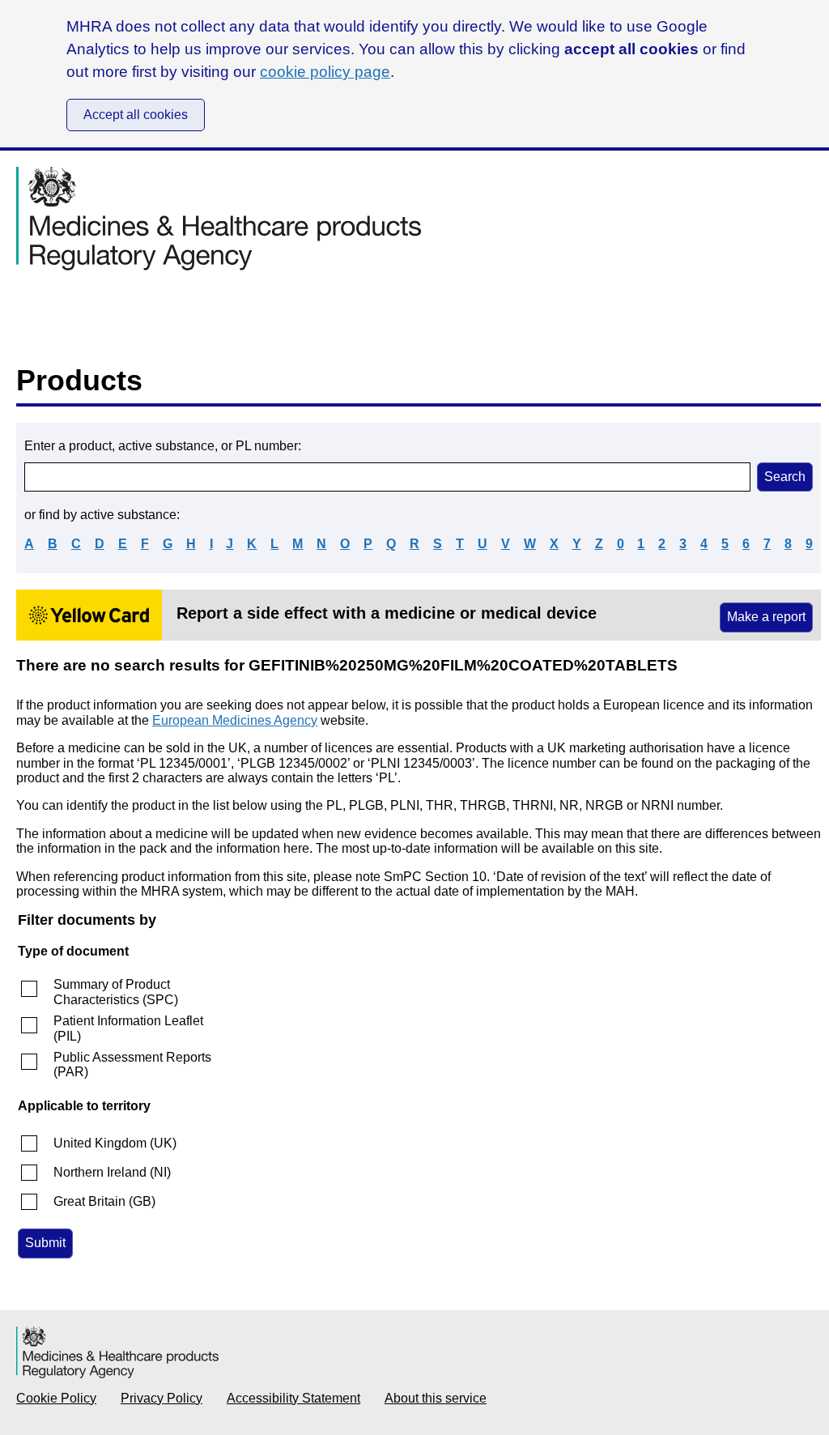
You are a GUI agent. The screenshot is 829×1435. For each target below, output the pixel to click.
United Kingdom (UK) (114, 1143)
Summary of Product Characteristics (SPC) (115, 991)
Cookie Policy (56, 1398)
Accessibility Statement (293, 1398)
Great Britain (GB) (104, 1201)
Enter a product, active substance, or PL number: (162, 446)
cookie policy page (325, 71)
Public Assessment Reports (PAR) (132, 1064)
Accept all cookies (135, 114)
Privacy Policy (161, 1398)
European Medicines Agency (234, 720)
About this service (436, 1398)
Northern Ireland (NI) (112, 1172)
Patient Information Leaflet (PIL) (128, 1028)
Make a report (766, 617)
